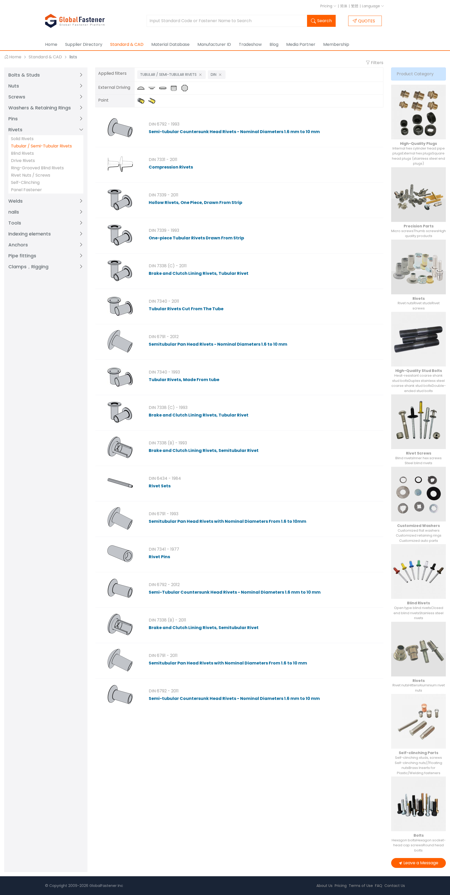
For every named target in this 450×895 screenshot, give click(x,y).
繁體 (354, 6)
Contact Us (394, 885)
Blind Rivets (22, 153)
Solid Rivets (22, 139)
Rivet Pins (159, 557)
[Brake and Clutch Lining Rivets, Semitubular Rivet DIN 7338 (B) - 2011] (120, 625)
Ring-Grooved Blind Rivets (37, 168)
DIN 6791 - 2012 (164, 337)
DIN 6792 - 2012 (164, 585)
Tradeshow (250, 44)
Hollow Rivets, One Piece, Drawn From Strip (195, 203)
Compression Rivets (171, 167)
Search (324, 21)
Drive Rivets (23, 161)
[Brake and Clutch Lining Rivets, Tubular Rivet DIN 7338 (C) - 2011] (120, 270)
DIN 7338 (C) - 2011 (168, 266)
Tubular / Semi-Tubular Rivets (41, 146)
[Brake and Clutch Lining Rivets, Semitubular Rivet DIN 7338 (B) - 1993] (120, 447)
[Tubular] (153, 101)
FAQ (378, 885)
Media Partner (300, 44)
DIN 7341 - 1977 (164, 549)
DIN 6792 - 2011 (164, 691)
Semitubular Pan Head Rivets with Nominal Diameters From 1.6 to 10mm (227, 521)
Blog (274, 44)
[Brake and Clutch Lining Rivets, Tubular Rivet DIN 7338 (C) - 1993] (120, 412)
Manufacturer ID (214, 44)
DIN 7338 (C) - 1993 (168, 408)
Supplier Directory (83, 44)
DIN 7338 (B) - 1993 (168, 443)
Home (51, 44)
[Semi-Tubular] (142, 101)
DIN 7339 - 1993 (164, 230)
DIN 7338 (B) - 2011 (167, 620)
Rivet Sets (160, 486)
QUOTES (366, 21)
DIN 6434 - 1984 (165, 478)
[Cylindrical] (175, 88)
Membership (336, 44)
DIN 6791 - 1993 (163, 514)
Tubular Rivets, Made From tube (184, 380)
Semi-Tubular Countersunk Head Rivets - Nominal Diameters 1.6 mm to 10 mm (235, 592)
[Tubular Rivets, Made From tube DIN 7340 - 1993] (120, 377)
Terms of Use (361, 885)
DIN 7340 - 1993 (164, 372)
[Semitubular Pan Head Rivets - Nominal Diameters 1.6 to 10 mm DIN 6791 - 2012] (120, 341)
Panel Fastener (26, 190)
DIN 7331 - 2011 (163, 160)
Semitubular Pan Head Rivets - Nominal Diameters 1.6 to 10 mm (218, 344)
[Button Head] (164, 88)
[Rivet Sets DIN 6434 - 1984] (120, 483)
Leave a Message (420, 863)
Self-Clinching (25, 182)
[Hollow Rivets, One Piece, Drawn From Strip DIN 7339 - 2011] (120, 200)
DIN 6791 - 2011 (163, 655)
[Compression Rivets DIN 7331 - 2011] (120, 164)
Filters (376, 63)
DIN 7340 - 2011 (164, 301)
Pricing (326, 6)
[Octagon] (186, 88)
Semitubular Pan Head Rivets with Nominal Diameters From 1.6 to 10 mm (228, 663)
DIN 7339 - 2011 (163, 195)
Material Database (170, 44)
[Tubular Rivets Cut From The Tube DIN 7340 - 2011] (120, 306)
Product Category (415, 74)
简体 (343, 6)
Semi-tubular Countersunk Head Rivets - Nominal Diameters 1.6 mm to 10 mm (234, 132)
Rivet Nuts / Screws (30, 175)
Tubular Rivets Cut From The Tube (186, 309)
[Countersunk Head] (153, 88)
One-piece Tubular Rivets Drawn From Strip (196, 238)
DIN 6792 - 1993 (164, 124)
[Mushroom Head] (142, 88)
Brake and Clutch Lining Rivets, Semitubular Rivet (204, 450)
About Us (324, 885)
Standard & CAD (126, 44)
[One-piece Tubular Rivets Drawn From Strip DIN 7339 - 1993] (120, 235)
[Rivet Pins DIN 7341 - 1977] (120, 554)
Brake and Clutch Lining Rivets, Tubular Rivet (198, 273)
